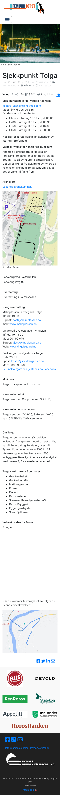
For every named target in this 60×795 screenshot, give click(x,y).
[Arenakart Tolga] (30, 228)
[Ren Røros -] (15, 699)
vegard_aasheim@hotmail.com (21, 105)
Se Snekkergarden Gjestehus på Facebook (29, 369)
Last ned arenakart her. (17, 186)
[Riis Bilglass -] (15, 678)
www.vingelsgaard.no (23, 346)
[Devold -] (45, 678)
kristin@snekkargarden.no (27, 361)
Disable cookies (30, 786)
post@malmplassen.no (26, 320)
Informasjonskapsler (16, 747)
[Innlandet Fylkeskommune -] (45, 714)
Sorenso (22, 778)
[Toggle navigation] (7, 19)
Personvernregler (39, 747)
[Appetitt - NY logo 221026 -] (15, 714)
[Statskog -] (45, 698)
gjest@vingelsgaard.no (26, 342)
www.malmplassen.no (23, 324)
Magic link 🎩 (30, 789)
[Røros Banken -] (30, 725)
